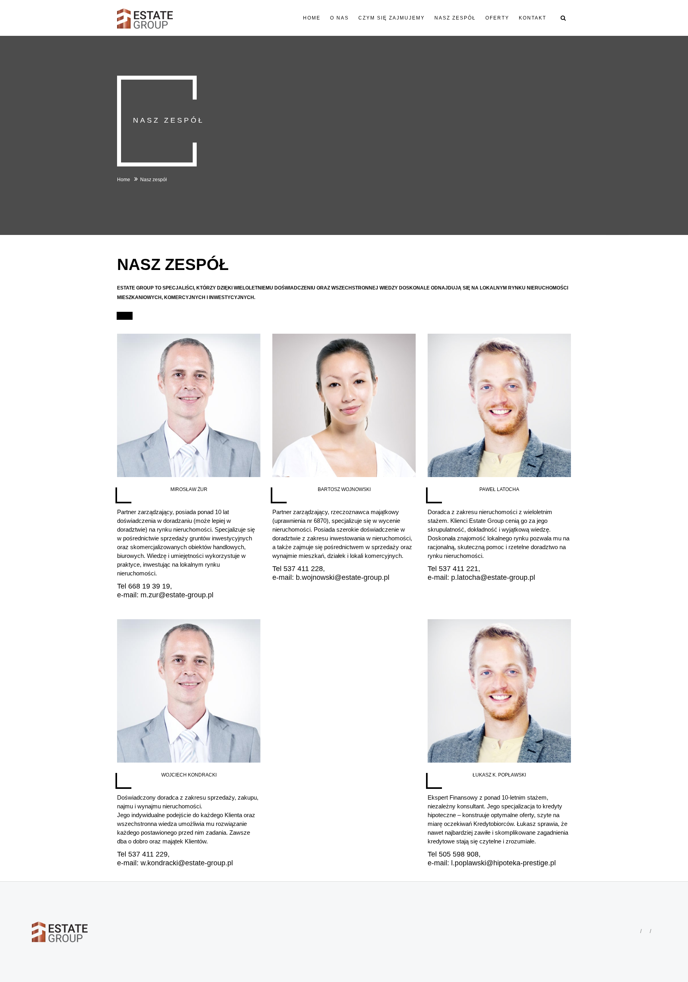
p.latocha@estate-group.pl (493, 577)
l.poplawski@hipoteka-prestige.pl (503, 863)
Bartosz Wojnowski (344, 489)
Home (124, 179)
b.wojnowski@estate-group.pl (342, 577)
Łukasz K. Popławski (499, 775)
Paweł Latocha (499, 489)
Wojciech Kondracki (189, 775)
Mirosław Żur (188, 489)
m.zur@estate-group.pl (177, 595)
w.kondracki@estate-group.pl (187, 863)
